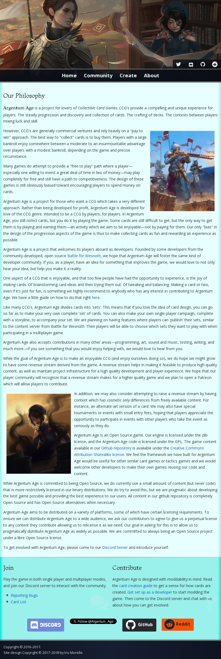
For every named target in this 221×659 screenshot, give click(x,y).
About (151, 75)
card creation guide (136, 585)
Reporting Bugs (24, 595)
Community (98, 75)
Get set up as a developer (149, 592)
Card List (18, 601)
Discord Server (115, 547)
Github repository (116, 448)
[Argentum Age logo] (110, 34)
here (96, 297)
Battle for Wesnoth (84, 255)
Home (69, 75)
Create (128, 75)
